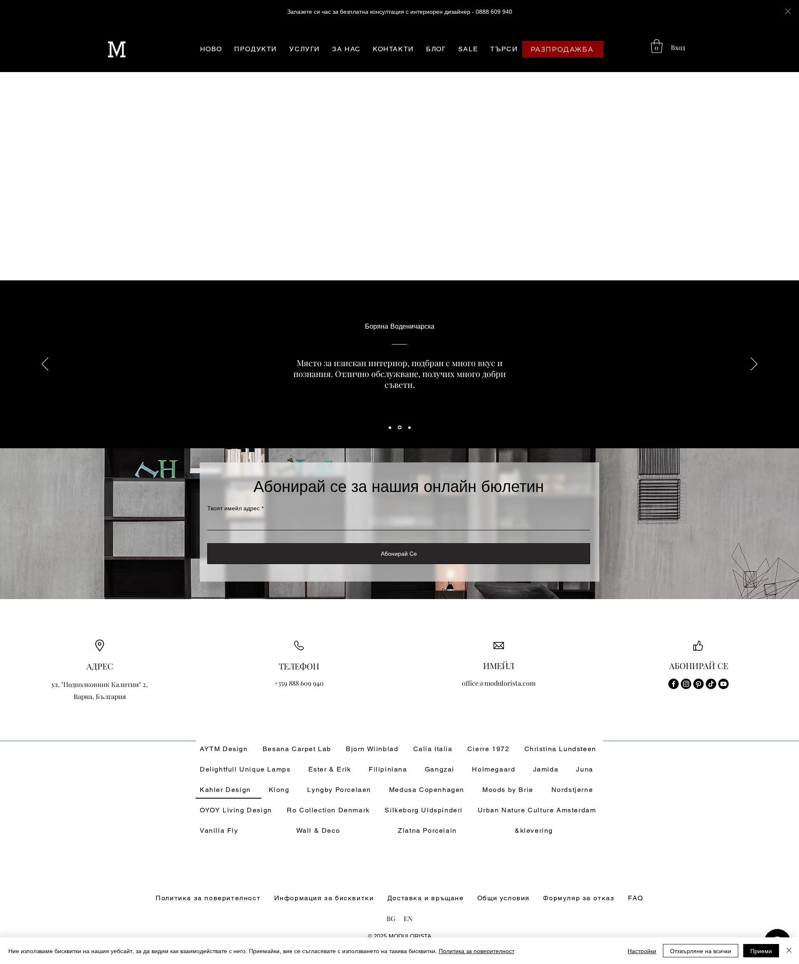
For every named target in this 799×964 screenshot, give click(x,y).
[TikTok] (711, 684)
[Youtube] (723, 684)
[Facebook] (673, 684)
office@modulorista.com (499, 683)
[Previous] (45, 364)
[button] (657, 46)
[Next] (754, 364)
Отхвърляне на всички (700, 951)
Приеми (761, 951)
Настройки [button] (642, 951)
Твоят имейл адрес (233, 508)
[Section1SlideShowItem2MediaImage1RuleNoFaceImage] (400, 428)
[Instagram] (686, 684)
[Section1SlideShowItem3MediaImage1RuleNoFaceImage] (409, 427)
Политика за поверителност (476, 951)
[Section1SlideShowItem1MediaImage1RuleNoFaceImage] (390, 427)
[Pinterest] (698, 684)
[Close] (789, 950)
